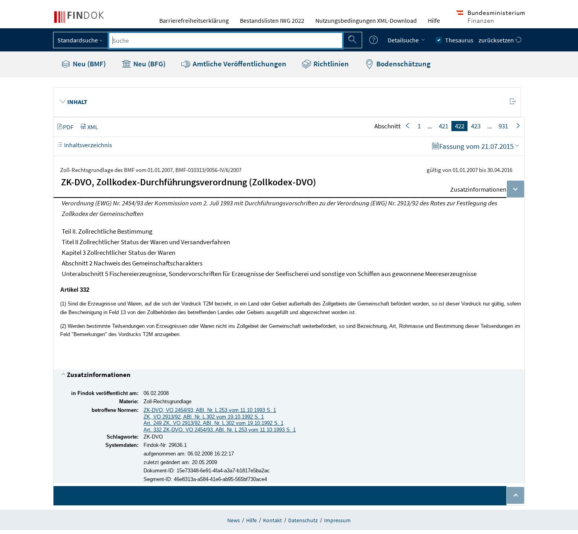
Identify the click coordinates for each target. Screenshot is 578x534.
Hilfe (434, 20)
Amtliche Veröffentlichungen (238, 63)
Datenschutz (303, 520)
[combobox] (225, 40)
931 (503, 126)
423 (475, 126)
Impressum (337, 520)
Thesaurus (459, 40)
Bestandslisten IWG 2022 (272, 20)
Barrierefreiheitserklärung (194, 20)
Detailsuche (404, 40)
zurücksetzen (497, 40)
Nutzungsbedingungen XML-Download (366, 20)
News (233, 520)
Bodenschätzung (403, 63)
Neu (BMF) (88, 63)
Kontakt (272, 520)
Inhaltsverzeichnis (87, 145)
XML (92, 127)
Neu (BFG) (149, 63)
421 (443, 126)
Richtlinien (330, 63)
